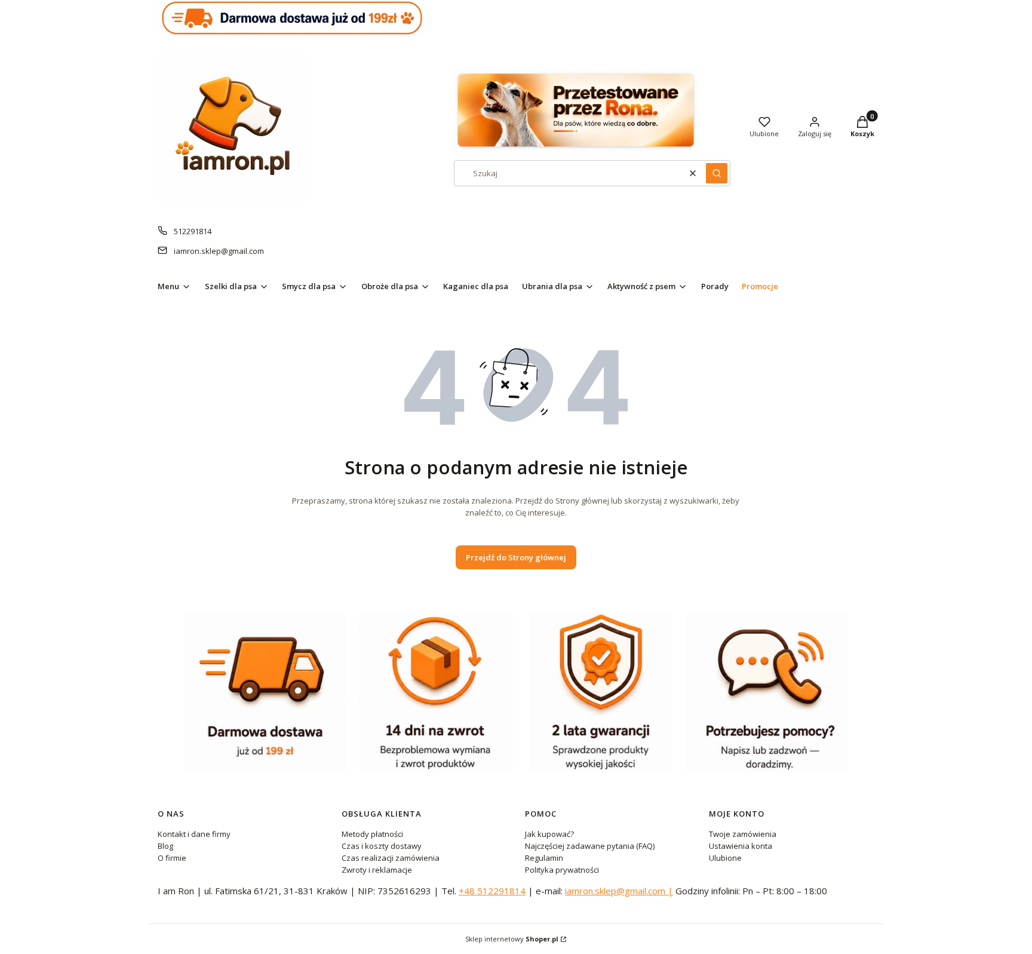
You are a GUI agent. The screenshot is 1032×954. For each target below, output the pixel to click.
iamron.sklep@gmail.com (219, 251)
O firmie (172, 857)
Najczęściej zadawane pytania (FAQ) (590, 845)
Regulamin (544, 857)
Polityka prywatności (562, 869)
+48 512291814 (492, 891)
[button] (716, 173)
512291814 (192, 231)
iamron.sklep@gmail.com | (619, 891)
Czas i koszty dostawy (382, 845)
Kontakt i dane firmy (194, 834)
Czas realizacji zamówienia (391, 857)
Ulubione (725, 857)
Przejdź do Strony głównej (516, 557)
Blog (165, 845)
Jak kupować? (549, 834)
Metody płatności (372, 834)
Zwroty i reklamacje (377, 869)
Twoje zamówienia (742, 834)
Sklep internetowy (511, 938)
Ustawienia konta (740, 845)
